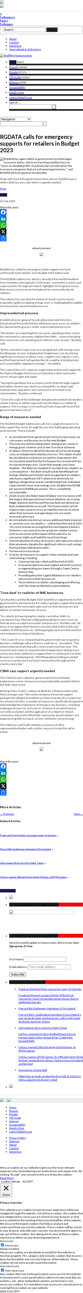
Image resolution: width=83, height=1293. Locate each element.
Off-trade (15, 77)
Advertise (15, 46)
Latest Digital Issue (20, 97)
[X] (41, 231)
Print (3, 188)
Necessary (11, 1245)
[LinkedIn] (41, 219)
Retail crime (16, 92)
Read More (7, 1178)
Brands (13, 67)
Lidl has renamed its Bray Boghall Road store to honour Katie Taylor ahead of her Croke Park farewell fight (47, 1037)
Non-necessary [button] (9, 1266)
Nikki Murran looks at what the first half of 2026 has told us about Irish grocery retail (49, 1078)
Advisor (14, 82)
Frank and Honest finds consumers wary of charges (28, 835)
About (13, 39)
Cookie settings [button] (10, 1181)
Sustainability (17, 87)
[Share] (41, 238)
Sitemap (14, 1141)
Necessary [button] (6, 1241)
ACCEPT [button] (28, 1181)
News (12, 62)
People (13, 72)
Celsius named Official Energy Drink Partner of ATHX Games (33, 877)
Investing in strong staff (32, 1070)
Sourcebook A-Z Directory (25, 49)
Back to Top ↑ (8, 890)
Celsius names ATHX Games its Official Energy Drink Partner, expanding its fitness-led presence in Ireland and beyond (50, 1060)
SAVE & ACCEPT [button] (10, 1291)
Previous (7, 814)
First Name (16, 959)
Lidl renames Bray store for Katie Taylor (22, 863)
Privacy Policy (17, 1138)
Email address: (18, 967)
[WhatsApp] (41, 225)
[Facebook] (41, 212)
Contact (14, 42)
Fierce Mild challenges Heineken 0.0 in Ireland (25, 849)
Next (78, 814)
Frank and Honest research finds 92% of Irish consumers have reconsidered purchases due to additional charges (48, 999)
